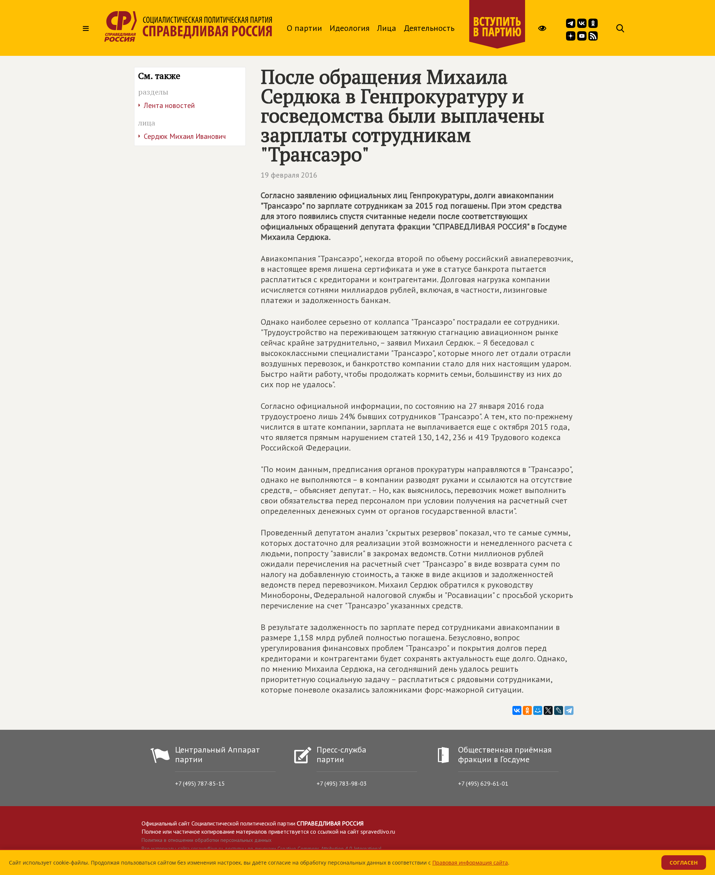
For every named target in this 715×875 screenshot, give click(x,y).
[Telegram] (569, 710)
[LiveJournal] (558, 710)
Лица (386, 28)
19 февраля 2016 (289, 175)
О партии (304, 28)
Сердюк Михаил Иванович (185, 136)
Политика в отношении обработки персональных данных (206, 840)
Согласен (684, 862)
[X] (548, 710)
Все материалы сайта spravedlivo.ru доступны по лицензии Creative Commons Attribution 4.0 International (262, 848)
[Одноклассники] (527, 710)
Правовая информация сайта (470, 862)
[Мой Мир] (537, 710)
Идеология (349, 28)
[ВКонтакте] (516, 710)
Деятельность (429, 28)
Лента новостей (169, 105)
